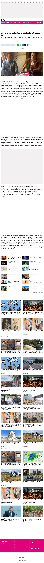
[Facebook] (21, 45)
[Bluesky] (23, 45)
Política (7, 22)
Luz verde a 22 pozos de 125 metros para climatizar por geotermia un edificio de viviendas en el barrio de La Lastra (10, 444)
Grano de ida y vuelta (15, 1)
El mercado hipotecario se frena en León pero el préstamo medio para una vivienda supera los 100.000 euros (11, 389)
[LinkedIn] (28, 45)
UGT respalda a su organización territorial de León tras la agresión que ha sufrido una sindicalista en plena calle (33, 332)
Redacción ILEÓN (25, 334)
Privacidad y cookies (22, 557)
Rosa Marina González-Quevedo (6, 331)
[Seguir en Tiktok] (39, 548)
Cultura (11, 22)
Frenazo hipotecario (9, 1)
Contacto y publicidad (22, 560)
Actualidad (3, 22)
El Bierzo (27, 22)
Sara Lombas (3, 373)
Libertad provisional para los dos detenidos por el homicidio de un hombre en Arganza (10, 352)
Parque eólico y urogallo (31, 1)
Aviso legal (22, 558)
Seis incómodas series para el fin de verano (32, 481)
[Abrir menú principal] (42, 20)
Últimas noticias (4, 448)
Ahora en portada (4, 336)
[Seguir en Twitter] (32, 548)
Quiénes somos (22, 554)
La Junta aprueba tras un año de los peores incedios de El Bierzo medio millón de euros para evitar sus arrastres (10, 407)
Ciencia (18, 22)
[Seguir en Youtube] (38, 548)
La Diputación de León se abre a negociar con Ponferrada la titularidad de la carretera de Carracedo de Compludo (33, 519)
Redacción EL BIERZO (4, 409)
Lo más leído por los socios (6, 297)
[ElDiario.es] (39, 22)
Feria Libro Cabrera (36, 1)
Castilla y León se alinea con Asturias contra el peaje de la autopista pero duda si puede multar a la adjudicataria (11, 519)
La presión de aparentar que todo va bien (10, 330)
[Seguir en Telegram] (35, 548)
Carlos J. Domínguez (4, 521)
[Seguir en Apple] (32, 542)
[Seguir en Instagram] (36, 548)
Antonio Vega (3, 391)
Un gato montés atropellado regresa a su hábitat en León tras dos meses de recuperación (32, 444)
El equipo (22, 555)
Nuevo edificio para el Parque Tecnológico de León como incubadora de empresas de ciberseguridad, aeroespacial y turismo (32, 407)
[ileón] (7, 541)
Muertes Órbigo (26, 1)
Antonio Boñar (25, 482)
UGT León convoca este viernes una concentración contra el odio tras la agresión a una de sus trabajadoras (33, 425)
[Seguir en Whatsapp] (41, 548)
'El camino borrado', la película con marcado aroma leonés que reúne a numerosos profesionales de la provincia (32, 313)
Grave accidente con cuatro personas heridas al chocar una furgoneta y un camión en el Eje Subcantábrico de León (33, 371)
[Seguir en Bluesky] (31, 548)
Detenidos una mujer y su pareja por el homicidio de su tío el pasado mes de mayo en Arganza (33, 352)
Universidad (23, 22)
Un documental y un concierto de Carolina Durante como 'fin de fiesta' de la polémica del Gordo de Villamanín (10, 313)
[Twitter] (25, 45)
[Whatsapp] (18, 45)
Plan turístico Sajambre (20, 1)
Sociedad (14, 22)
